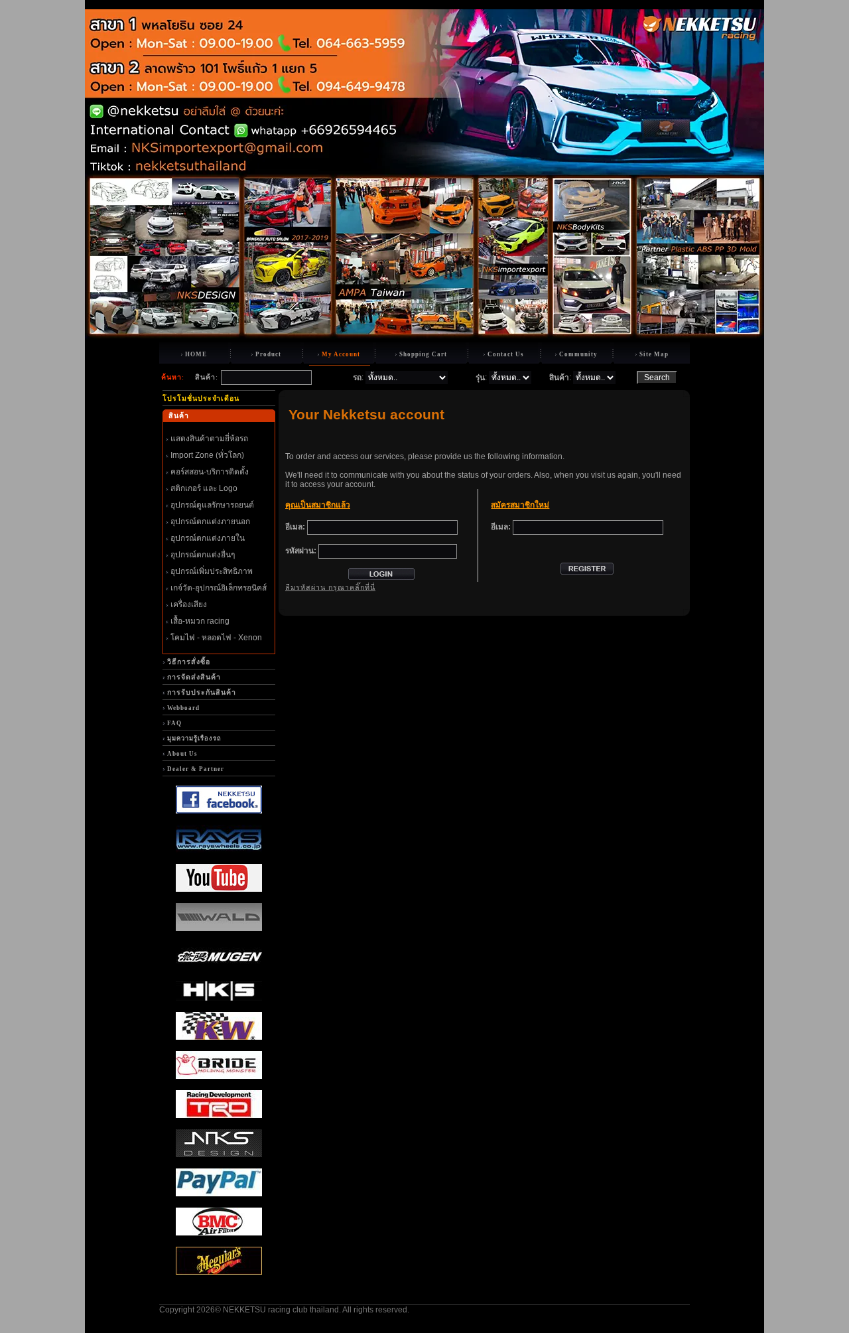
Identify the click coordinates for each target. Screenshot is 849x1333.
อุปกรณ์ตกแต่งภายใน (207, 538)
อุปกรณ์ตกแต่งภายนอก (210, 521)
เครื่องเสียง (188, 604)
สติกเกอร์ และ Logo (203, 488)
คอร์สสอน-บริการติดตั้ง (209, 471)
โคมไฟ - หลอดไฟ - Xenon (216, 637)
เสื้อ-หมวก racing (199, 621)
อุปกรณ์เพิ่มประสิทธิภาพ (211, 571)
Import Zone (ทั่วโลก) (207, 455)
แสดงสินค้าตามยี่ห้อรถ (209, 438)
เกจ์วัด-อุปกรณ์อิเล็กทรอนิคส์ (218, 588)
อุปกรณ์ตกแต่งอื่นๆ (202, 554)
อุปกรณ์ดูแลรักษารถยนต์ (212, 505)
